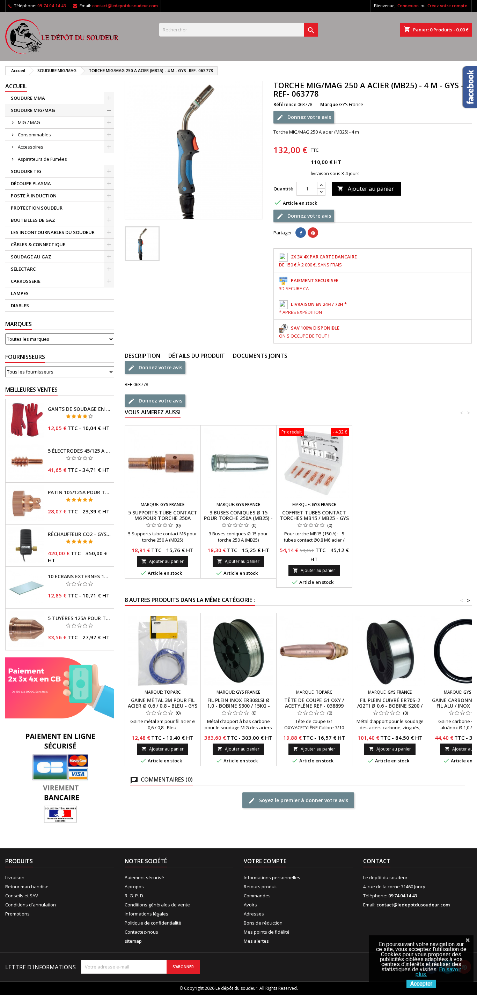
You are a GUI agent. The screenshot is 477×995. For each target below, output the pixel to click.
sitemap (133, 941)
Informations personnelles (272, 877)
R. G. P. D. (134, 895)
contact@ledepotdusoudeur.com (125, 6)
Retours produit (260, 886)
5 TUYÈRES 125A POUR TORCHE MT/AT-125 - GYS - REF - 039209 (79, 618)
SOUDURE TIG (26, 171)
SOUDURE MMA (28, 98)
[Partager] (300, 232)
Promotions (17, 914)
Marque (329, 104)
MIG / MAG (29, 122)
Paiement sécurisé (144, 877)
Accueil (16, 86)
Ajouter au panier (365, 189)
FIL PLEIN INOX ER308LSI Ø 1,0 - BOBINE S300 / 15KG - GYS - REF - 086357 (238, 706)
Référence (284, 104)
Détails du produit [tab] (196, 356)
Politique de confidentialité (153, 923)
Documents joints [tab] (260, 356)
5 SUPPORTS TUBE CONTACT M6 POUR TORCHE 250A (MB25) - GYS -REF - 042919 (162, 518)
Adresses (254, 914)
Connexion (408, 6)
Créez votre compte (447, 6)
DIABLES (20, 305)
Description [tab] (142, 356)
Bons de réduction (263, 923)
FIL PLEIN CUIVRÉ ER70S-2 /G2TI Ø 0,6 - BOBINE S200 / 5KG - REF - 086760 (390, 706)
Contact (376, 861)
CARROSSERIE (26, 281)
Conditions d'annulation (30, 905)
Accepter (421, 983)
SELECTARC (23, 269)
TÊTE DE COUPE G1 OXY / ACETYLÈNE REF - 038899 (314, 703)
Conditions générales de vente (157, 905)
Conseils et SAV (21, 895)
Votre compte (265, 861)
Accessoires (30, 147)
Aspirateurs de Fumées (42, 159)
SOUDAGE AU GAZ (31, 257)
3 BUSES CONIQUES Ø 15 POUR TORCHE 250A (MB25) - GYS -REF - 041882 (238, 518)
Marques (18, 324)
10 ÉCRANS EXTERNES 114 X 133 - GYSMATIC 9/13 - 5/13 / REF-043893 (79, 576)
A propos (134, 886)
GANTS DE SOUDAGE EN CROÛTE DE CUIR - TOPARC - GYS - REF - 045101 (79, 409)
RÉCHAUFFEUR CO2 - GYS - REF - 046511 (79, 534)
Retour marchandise (27, 886)
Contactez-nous (141, 932)
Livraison (14, 877)
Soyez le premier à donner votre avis (303, 800)
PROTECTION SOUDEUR (37, 208)
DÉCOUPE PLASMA (31, 183)
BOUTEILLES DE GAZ (33, 220)
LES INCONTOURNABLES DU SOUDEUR (53, 232)
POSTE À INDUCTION (34, 196)
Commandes (257, 895)
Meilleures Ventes (31, 389)
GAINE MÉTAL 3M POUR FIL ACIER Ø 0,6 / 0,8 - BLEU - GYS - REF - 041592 (162, 706)
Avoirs (250, 905)
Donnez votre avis (308, 117)
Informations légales (146, 914)
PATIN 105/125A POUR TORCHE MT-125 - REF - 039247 (79, 492)
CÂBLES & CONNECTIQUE (38, 244)
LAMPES (20, 293)
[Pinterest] (313, 232)
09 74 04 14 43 (51, 6)
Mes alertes (256, 941)
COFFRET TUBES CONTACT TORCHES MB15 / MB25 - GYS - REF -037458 (314, 518)
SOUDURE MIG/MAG (33, 110)
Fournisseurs (25, 357)
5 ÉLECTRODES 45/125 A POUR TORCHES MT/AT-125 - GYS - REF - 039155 (79, 451)
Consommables (34, 134)
